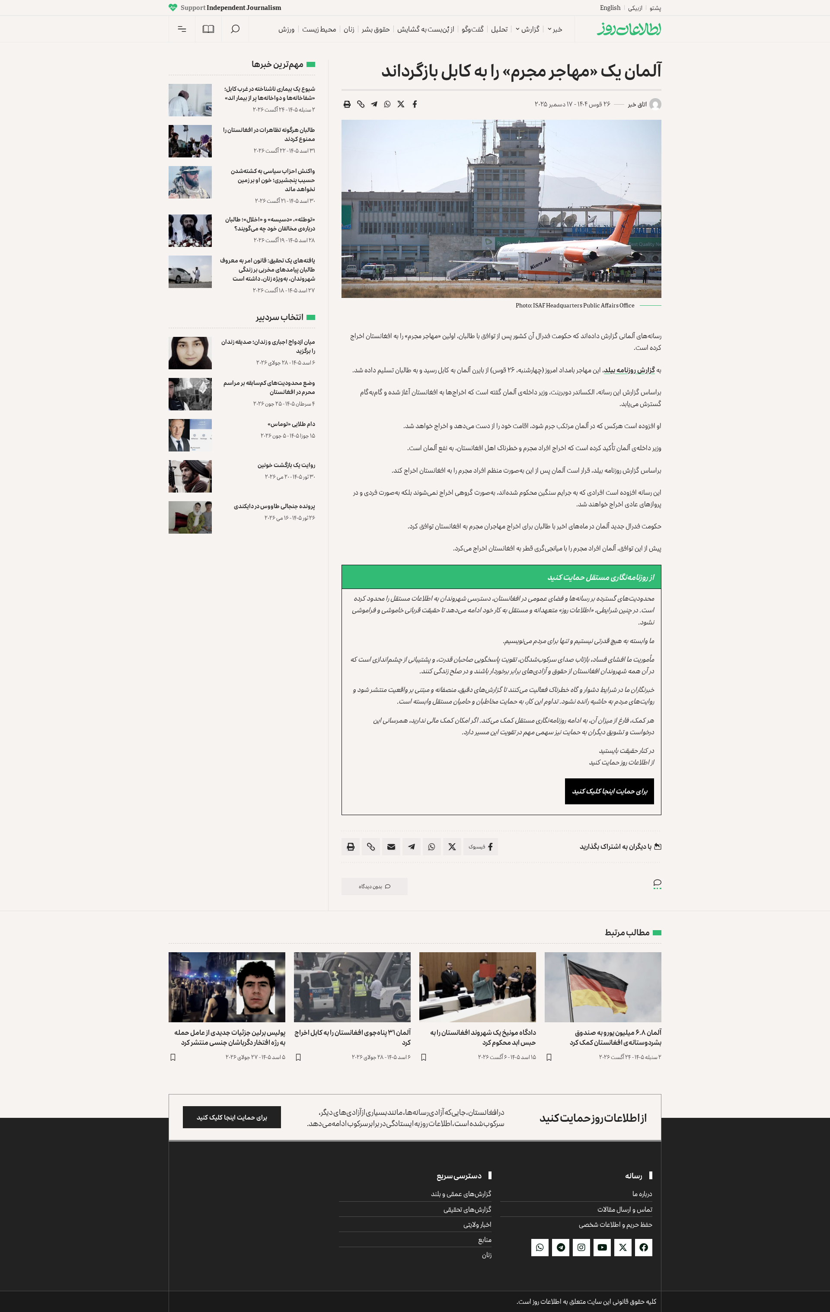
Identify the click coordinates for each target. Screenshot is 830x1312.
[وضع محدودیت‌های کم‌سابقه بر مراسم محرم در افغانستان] (190, 394)
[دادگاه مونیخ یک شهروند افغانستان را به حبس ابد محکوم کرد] (477, 987)
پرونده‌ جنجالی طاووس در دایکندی (274, 506)
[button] (235, 29)
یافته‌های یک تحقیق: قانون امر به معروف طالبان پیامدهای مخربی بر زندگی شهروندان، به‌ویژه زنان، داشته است (267, 269)
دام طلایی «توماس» (291, 423)
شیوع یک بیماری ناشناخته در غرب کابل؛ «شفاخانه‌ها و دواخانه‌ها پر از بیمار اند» (269, 93)
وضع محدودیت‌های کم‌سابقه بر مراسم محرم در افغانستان (269, 387)
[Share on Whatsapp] (388, 104)
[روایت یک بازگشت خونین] (190, 476)
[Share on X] (401, 104)
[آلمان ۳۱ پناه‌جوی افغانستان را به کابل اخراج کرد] (352, 987)
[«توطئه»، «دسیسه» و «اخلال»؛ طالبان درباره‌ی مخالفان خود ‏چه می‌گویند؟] (190, 230)
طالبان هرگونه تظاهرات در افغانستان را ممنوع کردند (269, 134)
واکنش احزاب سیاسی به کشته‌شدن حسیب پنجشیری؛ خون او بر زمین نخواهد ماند (273, 180)
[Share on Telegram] (374, 104)
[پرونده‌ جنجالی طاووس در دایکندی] (190, 517)
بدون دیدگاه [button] (370, 886)
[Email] (391, 846)
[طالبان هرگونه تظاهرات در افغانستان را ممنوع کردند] (190, 141)
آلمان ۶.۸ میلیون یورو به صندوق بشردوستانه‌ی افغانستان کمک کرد (615, 1037)
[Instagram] (581, 1247)
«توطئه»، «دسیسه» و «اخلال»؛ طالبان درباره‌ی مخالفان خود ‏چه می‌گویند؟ (270, 223)
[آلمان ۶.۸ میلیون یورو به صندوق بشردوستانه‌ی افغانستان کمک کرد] (603, 987)
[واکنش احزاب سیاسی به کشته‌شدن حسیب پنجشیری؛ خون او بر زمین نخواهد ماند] (190, 182)
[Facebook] (643, 1247)
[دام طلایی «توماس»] (190, 435)
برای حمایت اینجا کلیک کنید (609, 790)
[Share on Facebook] (415, 104)
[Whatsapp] (540, 1247)
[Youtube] (602, 1247)
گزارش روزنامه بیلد (629, 369)
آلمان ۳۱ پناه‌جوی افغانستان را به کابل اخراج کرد (352, 1037)
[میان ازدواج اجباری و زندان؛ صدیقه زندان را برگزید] (190, 353)
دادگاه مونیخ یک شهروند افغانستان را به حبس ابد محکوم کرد (483, 1037)
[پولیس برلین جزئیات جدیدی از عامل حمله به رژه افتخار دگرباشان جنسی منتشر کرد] (227, 987)
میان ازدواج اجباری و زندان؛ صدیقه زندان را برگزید (268, 346)
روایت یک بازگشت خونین (286, 464)
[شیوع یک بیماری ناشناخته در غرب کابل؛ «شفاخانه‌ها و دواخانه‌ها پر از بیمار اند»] (190, 100)
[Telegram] (560, 1247)
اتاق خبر (637, 104)
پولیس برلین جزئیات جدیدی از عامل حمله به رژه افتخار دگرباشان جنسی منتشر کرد (229, 1037)
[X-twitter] (623, 1247)
